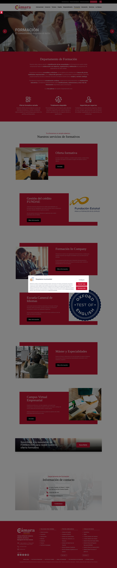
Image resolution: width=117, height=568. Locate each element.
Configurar (81, 280)
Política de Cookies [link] (69, 289)
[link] (1, 12)
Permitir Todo (81, 284)
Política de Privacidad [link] (52, 290)
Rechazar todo (82, 288)
